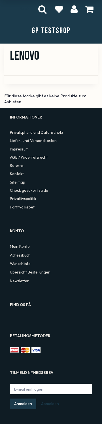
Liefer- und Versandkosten (33, 140)
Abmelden (50, 403)
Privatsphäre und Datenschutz (36, 132)
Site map (17, 182)
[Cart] (89, 9)
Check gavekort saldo (29, 190)
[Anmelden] (74, 9)
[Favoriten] (58, 9)
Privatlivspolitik (23, 198)
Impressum (19, 149)
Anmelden (23, 403)
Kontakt (17, 173)
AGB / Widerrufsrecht (29, 157)
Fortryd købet (22, 207)
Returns (17, 165)
